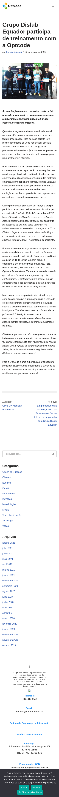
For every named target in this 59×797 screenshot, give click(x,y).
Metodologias (9, 504)
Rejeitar (36, 787)
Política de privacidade (30, 792)
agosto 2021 (8, 542)
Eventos (6, 482)
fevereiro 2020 (9, 623)
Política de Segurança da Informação (29, 723)
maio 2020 (7, 607)
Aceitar (24, 787)
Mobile (5, 509)
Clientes (6, 477)
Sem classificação (11, 515)
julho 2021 (7, 548)
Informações (8, 493)
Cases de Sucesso (12, 472)
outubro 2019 (9, 645)
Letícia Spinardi (14, 52)
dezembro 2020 (10, 580)
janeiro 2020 (8, 629)
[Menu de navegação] (53, 5)
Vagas (5, 526)
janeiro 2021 (8, 575)
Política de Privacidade (29, 734)
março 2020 (8, 618)
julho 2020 (7, 596)
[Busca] (53, 454)
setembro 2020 (10, 586)
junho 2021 (8, 553)
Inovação (7, 499)
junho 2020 (8, 602)
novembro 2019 (10, 640)
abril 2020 (7, 613)
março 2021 (8, 569)
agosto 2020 (8, 591)
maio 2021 (7, 559)
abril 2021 (7, 564)
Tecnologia (7, 520)
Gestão (6, 488)
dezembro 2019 (10, 634)
